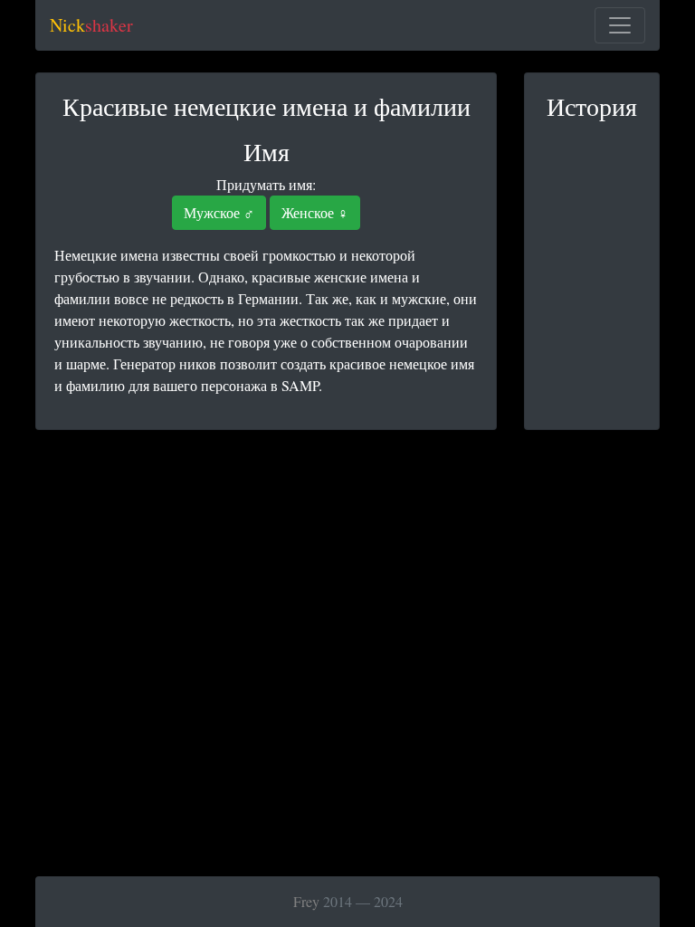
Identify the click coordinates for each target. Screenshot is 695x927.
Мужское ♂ (219, 212)
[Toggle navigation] (620, 25)
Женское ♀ (314, 212)
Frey (306, 901)
